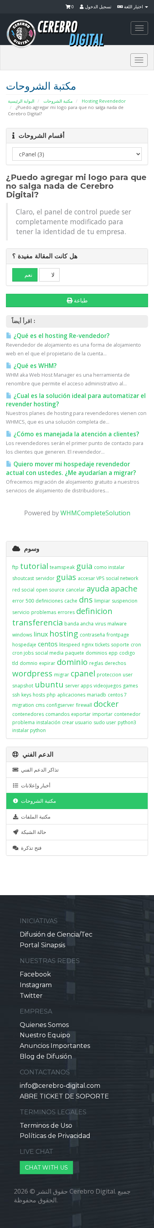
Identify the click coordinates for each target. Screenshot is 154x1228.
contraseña (92, 634)
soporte (120, 644)
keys (26, 694)
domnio (29, 663)
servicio (21, 612)
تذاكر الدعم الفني (39, 769)
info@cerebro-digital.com (60, 1085)
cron (136, 644)
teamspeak (62, 567)
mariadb (96, 694)
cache (70, 600)
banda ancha (79, 623)
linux (41, 634)
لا (52, 274)
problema (23, 722)
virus (100, 623)
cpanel (83, 673)
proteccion (109, 674)
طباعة (81, 300)
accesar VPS (91, 578)
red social (23, 589)
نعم (27, 274)
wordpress (32, 673)
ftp (15, 567)
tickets (102, 644)
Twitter (31, 995)
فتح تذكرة (30, 847)
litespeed (69, 644)
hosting (63, 633)
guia (84, 566)
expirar (47, 663)
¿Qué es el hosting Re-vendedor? (60, 336)
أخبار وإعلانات (35, 785)
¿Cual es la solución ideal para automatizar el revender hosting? (76, 400)
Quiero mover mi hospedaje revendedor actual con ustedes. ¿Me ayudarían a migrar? (71, 468)
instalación (48, 722)
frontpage (118, 634)
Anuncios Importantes (55, 1046)
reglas (96, 663)
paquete (74, 653)
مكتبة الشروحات (58, 101)
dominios (96, 653)
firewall (84, 705)
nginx (88, 644)
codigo (127, 653)
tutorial (34, 566)
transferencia (37, 622)
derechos (115, 663)
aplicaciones (71, 694)
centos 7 (117, 694)
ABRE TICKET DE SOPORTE (64, 1096)
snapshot (22, 685)
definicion (94, 611)
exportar (81, 714)
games (130, 685)
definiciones (49, 600)
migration (23, 705)
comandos (57, 714)
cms (40, 705)
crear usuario (77, 722)
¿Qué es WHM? (34, 366)
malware (117, 623)
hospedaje (24, 644)
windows (22, 634)
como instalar (109, 567)
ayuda (97, 588)
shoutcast (23, 578)
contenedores (28, 714)
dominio (72, 662)
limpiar (102, 600)
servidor (45, 578)
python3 (127, 722)
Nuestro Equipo (45, 1035)
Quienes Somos (44, 1025)
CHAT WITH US (46, 1167)
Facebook (35, 974)
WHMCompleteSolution (95, 513)
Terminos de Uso (46, 1125)
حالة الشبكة (32, 832)
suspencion (124, 600)
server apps (78, 685)
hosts (39, 694)
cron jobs (23, 653)
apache (124, 588)
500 (30, 600)
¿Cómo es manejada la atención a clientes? (75, 434)
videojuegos (107, 685)
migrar (61, 674)
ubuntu (49, 684)
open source (50, 589)
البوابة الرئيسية (21, 101)
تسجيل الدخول (97, 6)
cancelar (75, 589)
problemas (43, 612)
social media (49, 653)
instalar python (29, 730)
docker (106, 703)
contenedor (127, 714)
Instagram (36, 985)
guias (66, 577)
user (128, 674)
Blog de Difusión (46, 1056)
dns (86, 599)
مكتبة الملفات (35, 816)
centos (48, 644)
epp (113, 653)
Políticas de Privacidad (55, 1136)
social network (122, 578)
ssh (16, 694)
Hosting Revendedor (104, 101)
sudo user (105, 722)
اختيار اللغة (133, 6)
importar (102, 714)
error (18, 600)
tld (15, 663)
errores (66, 612)
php (51, 694)
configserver (60, 705)
